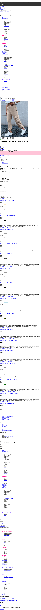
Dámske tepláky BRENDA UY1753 (7, 363)
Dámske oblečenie (5, 18)
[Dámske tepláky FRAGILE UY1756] (6, 213)
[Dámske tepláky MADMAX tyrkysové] (7, 296)
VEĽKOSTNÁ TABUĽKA (4, 155)
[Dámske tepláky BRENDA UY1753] (6, 361)
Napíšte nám (4, 418)
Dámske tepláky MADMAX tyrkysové (8, 298)
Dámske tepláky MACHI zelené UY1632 (8, 379)
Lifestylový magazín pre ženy (7, 430)
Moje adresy (4, 426)
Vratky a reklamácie (5, 420)
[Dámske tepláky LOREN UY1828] (6, 401)
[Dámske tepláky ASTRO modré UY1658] (7, 241)
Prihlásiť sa (2, 605)
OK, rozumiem (3, 4)
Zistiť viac (6, 3)
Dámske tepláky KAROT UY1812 (7, 282)
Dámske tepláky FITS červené (6, 350)
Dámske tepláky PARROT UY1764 (7, 313)
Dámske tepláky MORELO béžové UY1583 (9, 393)
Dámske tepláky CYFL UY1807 (7, 253)
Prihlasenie (4, 523)
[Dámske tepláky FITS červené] (5, 348)
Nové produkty (4, 52)
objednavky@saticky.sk (9, 436)
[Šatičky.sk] (2, 6)
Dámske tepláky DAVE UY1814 (7, 229)
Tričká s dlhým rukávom (8, 65)
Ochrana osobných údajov (6, 421)
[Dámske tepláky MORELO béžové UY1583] (7, 391)
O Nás (3, 17)
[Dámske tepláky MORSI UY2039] (6, 198)
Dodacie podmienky (5, 417)
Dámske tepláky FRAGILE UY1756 (7, 215)
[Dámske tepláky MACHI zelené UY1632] (7, 377)
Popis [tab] (3, 162)
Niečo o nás (4, 429)
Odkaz (1, 184)
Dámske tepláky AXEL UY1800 (7, 268)
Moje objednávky (5, 425)
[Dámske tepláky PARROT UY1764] (6, 311)
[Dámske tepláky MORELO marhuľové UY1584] (20, 144)
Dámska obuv (4, 48)
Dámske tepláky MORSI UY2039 (7, 200)
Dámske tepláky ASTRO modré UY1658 (8, 243)
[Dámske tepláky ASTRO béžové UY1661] (7, 338)
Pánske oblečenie (5, 54)
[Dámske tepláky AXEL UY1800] (6, 266)
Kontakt (3, 594)
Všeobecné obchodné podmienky (7, 416)
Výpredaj (3, 53)
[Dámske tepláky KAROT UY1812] (6, 280)
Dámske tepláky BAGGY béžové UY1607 (8, 600)
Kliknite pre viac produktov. (4, 11)
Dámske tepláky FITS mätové (6, 329)
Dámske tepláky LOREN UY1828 (7, 403)
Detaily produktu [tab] (5, 163)
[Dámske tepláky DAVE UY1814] (6, 227)
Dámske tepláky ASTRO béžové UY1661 (8, 340)
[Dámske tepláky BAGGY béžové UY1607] (7, 99)
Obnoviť (1, 0)
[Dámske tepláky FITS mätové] (5, 327)
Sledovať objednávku (5, 419)
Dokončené (5, 0)
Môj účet (3, 424)
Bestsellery (4, 51)
